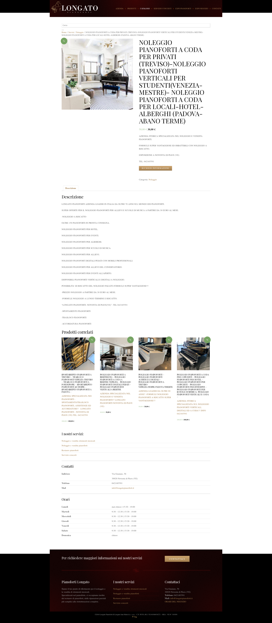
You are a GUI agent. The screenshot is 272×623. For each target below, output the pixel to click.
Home (64, 32)
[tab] (70, 188)
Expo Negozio (201, 8)
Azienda (119, 8)
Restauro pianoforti (70, 450)
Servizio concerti (162, 8)
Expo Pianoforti (183, 8)
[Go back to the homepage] (74, 7)
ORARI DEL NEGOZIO (175, 601)
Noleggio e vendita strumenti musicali (78, 440)
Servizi (71, 32)
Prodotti (131, 8)
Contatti (216, 8)
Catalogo (145, 8)
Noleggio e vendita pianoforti (74, 445)
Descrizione (70, 188)
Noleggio (79, 32)
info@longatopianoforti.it (123, 487)
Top (135, 617)
